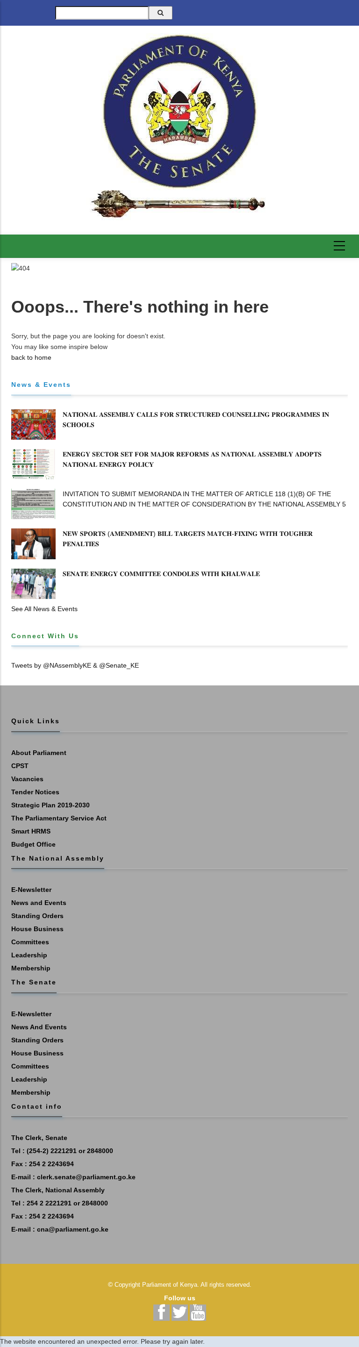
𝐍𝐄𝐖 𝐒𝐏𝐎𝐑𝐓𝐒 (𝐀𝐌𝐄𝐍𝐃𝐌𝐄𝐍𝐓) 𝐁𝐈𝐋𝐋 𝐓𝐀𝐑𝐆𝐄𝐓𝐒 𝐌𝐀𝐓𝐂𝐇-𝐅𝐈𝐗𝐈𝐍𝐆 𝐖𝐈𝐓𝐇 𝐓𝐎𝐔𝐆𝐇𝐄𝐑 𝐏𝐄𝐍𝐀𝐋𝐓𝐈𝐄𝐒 (188, 539)
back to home (31, 357)
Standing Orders (37, 915)
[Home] (179, 126)
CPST (20, 766)
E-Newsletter (31, 889)
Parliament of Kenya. (170, 1284)
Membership (30, 968)
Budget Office (33, 844)
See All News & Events (44, 609)
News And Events (39, 1027)
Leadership (29, 955)
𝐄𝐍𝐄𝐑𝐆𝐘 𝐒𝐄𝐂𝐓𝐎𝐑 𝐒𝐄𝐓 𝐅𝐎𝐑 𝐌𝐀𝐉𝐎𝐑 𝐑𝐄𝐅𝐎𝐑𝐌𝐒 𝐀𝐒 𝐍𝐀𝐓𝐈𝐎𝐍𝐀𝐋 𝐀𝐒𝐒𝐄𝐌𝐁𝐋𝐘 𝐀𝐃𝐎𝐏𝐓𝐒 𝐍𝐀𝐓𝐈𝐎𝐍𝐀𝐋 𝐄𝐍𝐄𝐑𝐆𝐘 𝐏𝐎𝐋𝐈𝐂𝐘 (192, 459)
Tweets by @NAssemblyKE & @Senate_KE (75, 665)
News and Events (38, 902)
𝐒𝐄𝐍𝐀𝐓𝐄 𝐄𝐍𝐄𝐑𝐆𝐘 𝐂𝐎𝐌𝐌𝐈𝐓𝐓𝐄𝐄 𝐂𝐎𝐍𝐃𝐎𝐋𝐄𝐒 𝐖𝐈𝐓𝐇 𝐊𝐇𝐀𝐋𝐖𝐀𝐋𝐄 (161, 573)
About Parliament (38, 752)
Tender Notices (35, 792)
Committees (30, 942)
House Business (37, 929)
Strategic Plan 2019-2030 (50, 805)
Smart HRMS (30, 831)
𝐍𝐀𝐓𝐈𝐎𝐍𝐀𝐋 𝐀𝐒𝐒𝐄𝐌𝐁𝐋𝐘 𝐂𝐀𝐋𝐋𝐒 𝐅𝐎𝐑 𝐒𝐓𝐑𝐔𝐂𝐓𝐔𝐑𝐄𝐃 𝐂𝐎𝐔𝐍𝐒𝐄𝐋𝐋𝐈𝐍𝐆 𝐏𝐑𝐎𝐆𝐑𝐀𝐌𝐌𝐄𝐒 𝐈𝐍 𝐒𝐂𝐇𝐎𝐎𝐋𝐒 (196, 419)
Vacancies (27, 779)
